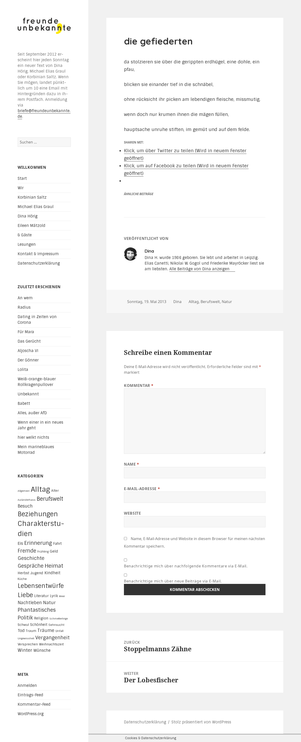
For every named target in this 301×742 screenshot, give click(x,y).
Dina (177, 301)
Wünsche (42, 650)
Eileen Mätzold (31, 225)
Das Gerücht (29, 341)
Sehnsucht (56, 625)
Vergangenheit (52, 638)
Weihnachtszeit (51, 644)
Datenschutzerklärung (39, 263)
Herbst (23, 573)
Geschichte (31, 558)
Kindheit (52, 572)
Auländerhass (27, 499)
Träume (45, 630)
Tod (21, 630)
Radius (24, 307)
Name (131, 464)
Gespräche (31, 566)
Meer (62, 596)
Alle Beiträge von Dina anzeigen (200, 268)
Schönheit (38, 624)
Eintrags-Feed (30, 695)
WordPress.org (31, 713)
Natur (49, 603)
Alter (55, 490)
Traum (31, 631)
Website (132, 513)
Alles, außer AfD (32, 412)
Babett (24, 403)
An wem (25, 297)
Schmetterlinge (58, 618)
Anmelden (27, 685)
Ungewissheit (26, 638)
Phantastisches (37, 610)
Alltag (40, 489)
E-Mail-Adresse (142, 488)
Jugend (36, 573)
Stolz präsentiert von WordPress (201, 722)
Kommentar (139, 385)
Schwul (23, 625)
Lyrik (54, 596)
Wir (21, 187)
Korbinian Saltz (32, 197)
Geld (54, 551)
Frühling (43, 551)
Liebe (25, 595)
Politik (25, 617)
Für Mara (26, 331)
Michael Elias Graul (36, 206)
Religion (41, 618)
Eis (20, 543)
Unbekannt (28, 394)
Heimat (54, 565)
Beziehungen (38, 514)
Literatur (41, 596)
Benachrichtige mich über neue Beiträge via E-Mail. (173, 581)
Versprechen (28, 644)
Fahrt (57, 543)
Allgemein (24, 490)
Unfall (59, 631)
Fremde (27, 550)
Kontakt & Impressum (38, 253)
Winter (25, 650)
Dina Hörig (28, 216)
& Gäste (25, 235)
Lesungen (27, 244)
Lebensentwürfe (41, 586)
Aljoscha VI (28, 350)
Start (22, 178)
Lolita (23, 369)
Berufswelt (50, 498)
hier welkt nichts (33, 437)
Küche (22, 579)
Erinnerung (38, 543)
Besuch (25, 506)
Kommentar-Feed (34, 704)
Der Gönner (28, 360)
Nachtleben (30, 603)
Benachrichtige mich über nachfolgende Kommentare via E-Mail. (185, 566)
